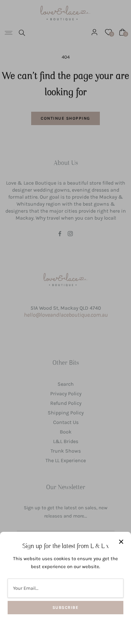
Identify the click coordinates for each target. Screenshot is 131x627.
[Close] (121, 541)
